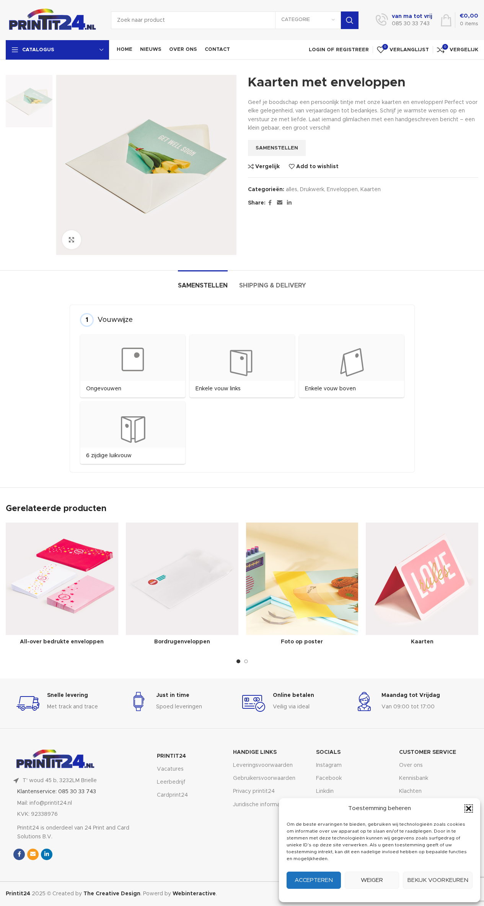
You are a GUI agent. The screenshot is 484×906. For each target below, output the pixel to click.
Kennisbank (413, 778)
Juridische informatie (260, 804)
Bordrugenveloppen (182, 642)
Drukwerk (312, 189)
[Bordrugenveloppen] (182, 579)
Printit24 (171, 756)
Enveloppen (342, 189)
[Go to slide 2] (246, 661)
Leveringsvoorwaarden (263, 765)
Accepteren (314, 880)
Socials (328, 752)
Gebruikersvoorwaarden (264, 778)
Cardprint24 (172, 795)
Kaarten (370, 189)
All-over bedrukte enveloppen (62, 642)
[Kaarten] (422, 579)
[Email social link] (280, 203)
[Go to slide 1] (238, 661)
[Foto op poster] (302, 579)
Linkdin (325, 791)
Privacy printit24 (254, 791)
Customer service (427, 752)
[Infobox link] (404, 20)
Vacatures (170, 769)
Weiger (372, 880)
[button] (469, 808)
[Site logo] (52, 20)
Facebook (329, 778)
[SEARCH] (350, 20)
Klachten (410, 791)
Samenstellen (277, 148)
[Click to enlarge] (71, 239)
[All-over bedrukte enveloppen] (62, 579)
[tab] (203, 282)
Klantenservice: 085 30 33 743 (56, 791)
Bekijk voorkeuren (437, 880)
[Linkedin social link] (289, 203)
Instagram (329, 765)
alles (291, 189)
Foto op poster (302, 642)
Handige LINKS (255, 752)
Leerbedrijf (171, 782)
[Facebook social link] (270, 203)
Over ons (411, 765)
